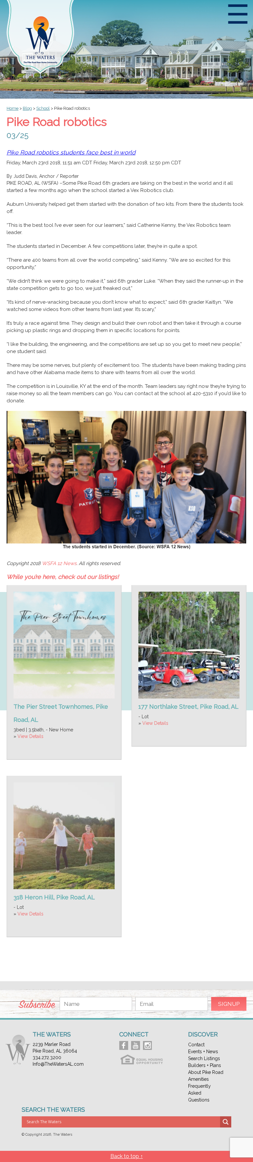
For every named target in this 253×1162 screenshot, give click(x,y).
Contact (196, 1044)
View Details (30, 736)
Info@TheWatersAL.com (58, 1064)
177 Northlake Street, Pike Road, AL (188, 706)
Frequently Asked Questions (199, 1093)
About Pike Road (205, 1072)
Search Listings (204, 1058)
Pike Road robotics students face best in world (71, 152)
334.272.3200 (47, 1057)
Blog (27, 108)
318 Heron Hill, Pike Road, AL (54, 897)
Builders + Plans (204, 1065)
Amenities (198, 1079)
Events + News (203, 1051)
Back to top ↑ (126, 1156)
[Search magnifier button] (225, 1121)
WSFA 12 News (59, 563)
